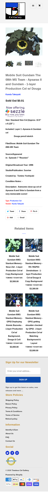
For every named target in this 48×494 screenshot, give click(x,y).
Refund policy (11, 419)
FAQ (7, 437)
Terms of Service (12, 415)
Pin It (35, 211)
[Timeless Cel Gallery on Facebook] (12, 453)
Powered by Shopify (14, 475)
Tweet (12, 211)
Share (23, 211)
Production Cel (16, 201)
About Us (9, 433)
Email (22, 217)
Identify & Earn (12, 430)
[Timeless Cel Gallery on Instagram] (17, 453)
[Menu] (33, 5)
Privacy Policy (11, 408)
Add (11, 217)
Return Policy (11, 404)
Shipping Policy (12, 400)
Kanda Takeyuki (13, 94)
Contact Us (10, 441)
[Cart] (39, 5)
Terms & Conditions (14, 411)
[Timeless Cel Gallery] (15, 12)
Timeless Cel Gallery (20, 470)
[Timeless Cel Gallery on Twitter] (7, 453)
